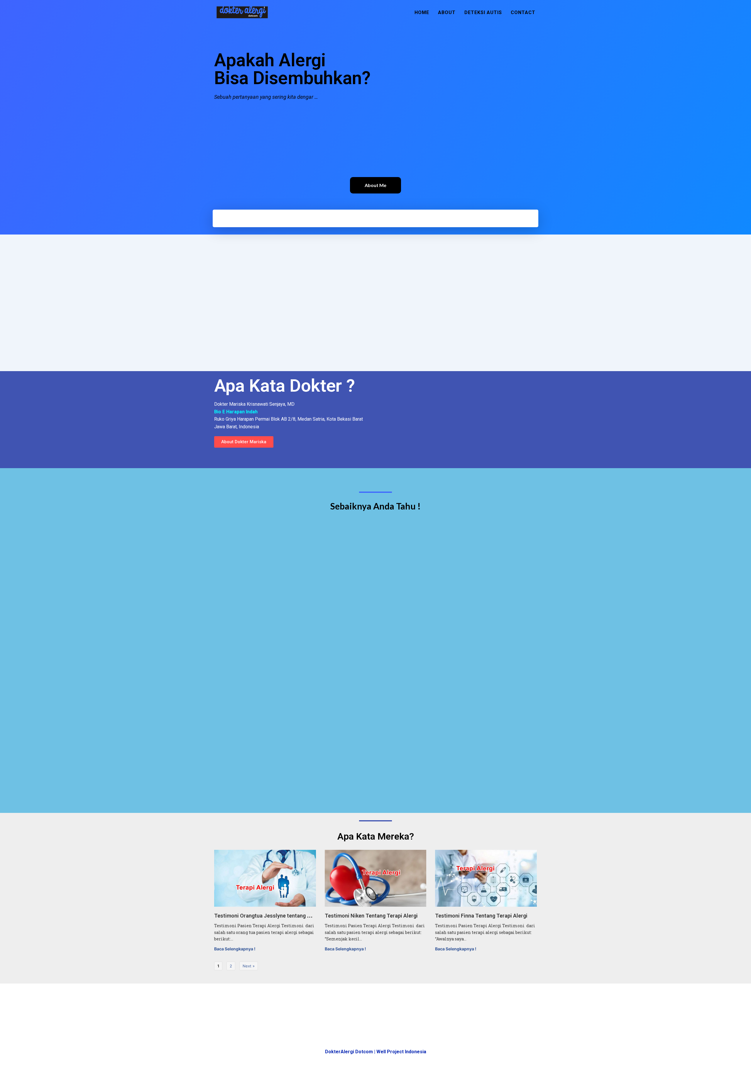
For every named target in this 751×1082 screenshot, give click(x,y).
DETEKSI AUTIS (483, 12)
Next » (249, 966)
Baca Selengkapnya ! (235, 948)
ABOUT (447, 12)
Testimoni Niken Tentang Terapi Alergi (371, 916)
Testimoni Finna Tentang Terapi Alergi (481, 916)
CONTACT (523, 12)
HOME (422, 12)
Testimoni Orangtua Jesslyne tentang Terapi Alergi (276, 916)
